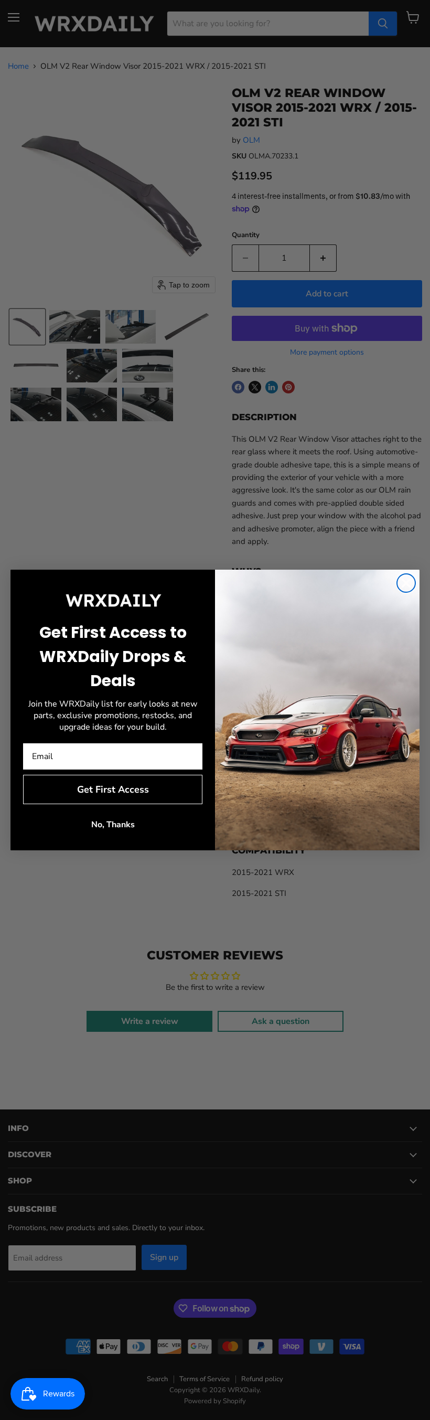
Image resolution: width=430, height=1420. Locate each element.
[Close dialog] (406, 583)
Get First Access (113, 789)
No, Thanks (113, 824)
